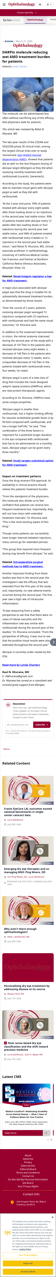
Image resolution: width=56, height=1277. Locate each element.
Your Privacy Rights (28, 1186)
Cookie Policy (25, 1249)
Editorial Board (28, 1169)
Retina (6, 749)
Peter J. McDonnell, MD (18, 936)
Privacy (28, 1162)
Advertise (28, 1158)
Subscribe (40, 724)
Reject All (27, 1263)
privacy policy (13, 733)
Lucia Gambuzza (15, 819)
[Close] (52, 1217)
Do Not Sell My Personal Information (28, 1179)
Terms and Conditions (28, 1172)
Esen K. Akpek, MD (34, 1054)
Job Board (28, 1182)
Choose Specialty (25, 12)
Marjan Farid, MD (15, 993)
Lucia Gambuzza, (15, 1054)
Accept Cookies (28, 1271)
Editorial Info (28, 1165)
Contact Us (28, 1176)
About (28, 1155)
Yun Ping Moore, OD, (17, 876)
